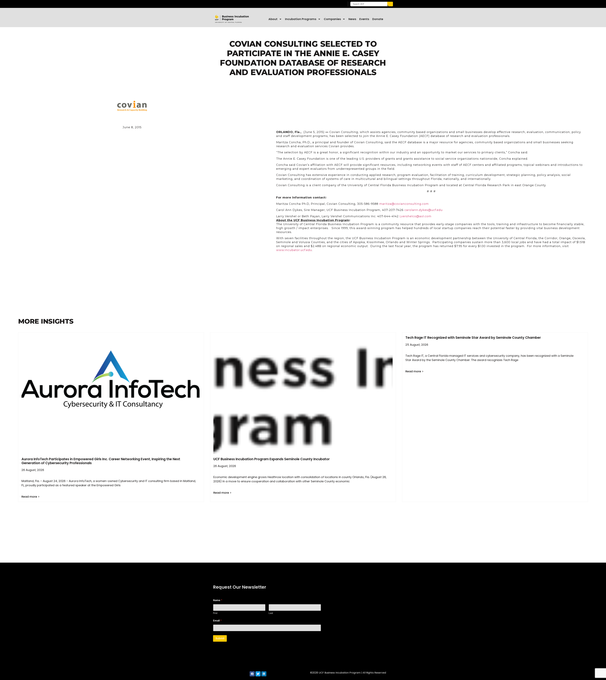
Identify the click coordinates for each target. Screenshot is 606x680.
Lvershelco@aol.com (415, 216)
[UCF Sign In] (336, 4)
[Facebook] (252, 673)
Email (217, 620)
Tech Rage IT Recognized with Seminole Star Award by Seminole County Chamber (473, 337)
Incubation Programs (300, 19)
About (272, 19)
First (215, 613)
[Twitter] (258, 673)
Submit (219, 638)
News (352, 19)
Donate (377, 19)
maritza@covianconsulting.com (404, 204)
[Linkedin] (263, 673)
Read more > (30, 497)
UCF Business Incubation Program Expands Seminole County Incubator (271, 459)
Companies (332, 19)
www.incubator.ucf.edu (294, 250)
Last (271, 613)
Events (364, 19)
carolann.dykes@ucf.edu (423, 210)
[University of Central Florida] (238, 3)
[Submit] (390, 4)
